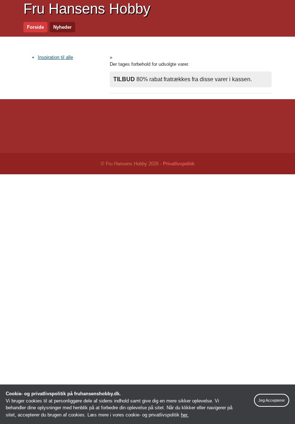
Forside (35, 27)
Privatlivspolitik (179, 163)
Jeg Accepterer (271, 400)
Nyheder (62, 27)
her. (185, 415)
